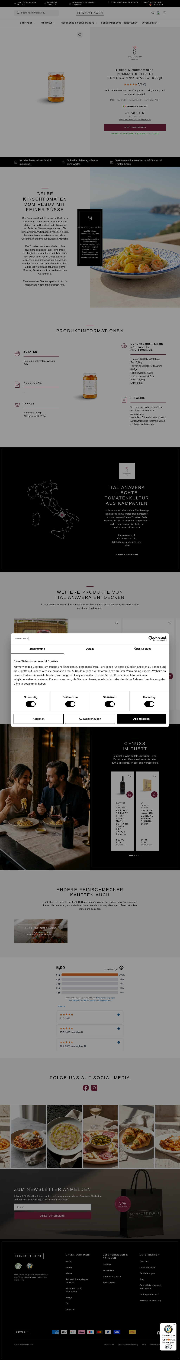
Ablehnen (38, 718)
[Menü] (174, 1325)
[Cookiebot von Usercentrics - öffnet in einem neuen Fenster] (151, 638)
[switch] (70, 704)
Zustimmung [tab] (37, 648)
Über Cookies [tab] (142, 648)
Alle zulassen (141, 718)
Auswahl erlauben (90, 718)
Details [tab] (90, 648)
